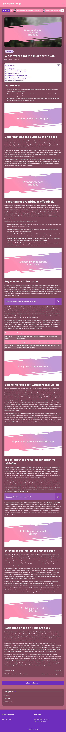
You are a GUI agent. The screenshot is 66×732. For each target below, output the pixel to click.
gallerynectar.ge (12, 3)
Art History (7, 695)
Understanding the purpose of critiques (15, 70)
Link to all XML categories (41, 719)
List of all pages (6, 719)
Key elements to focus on (12, 73)
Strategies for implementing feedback (15, 79)
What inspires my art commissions (43, 10)
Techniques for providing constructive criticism (18, 77)
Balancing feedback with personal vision (16, 75)
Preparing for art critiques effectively (15, 71)
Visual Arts (9, 51)
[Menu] (63, 3)
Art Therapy (7, 698)
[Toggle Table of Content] (58, 65)
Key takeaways (11, 68)
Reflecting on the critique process (14, 80)
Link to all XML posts (40, 721)
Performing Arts (8, 702)
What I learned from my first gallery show (16, 10)
